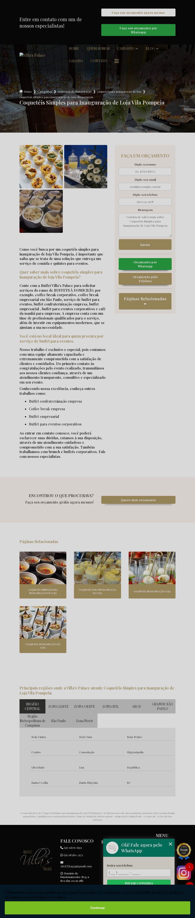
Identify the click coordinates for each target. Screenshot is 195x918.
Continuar (97, 908)
